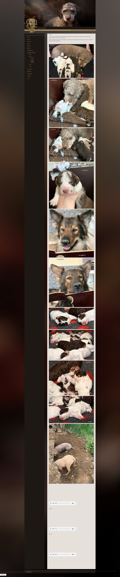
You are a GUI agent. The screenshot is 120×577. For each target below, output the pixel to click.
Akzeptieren (3, 574)
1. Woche (32, 62)
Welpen (29, 48)
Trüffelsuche (30, 69)
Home (28, 37)
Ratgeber (29, 71)
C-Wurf (30, 64)
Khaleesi (29, 41)
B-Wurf (30, 56)
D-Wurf (30, 66)
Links (28, 78)
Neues (28, 39)
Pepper (28, 45)
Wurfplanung (30, 50)
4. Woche (32, 58)
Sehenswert (29, 73)
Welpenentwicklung (31, 52)
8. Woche (32, 57)
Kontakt (29, 75)
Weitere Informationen (60, 576)
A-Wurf (30, 54)
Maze (28, 43)
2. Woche (32, 61)
